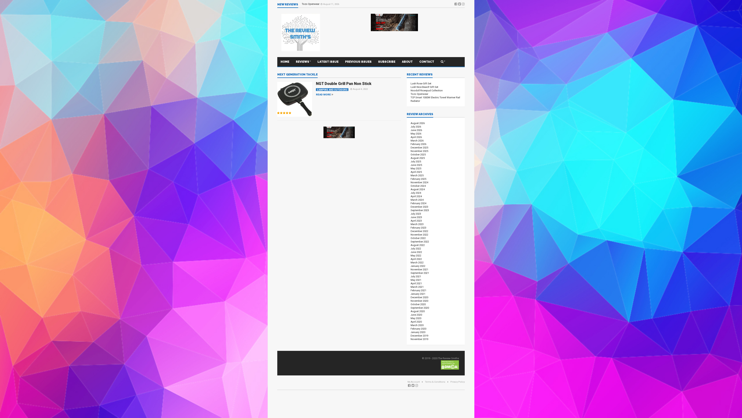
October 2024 (418, 185)
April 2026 (416, 137)
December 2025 (419, 147)
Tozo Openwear (419, 94)
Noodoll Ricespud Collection (427, 90)
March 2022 (417, 262)
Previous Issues (358, 61)
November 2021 (419, 269)
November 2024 (419, 182)
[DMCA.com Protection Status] (450, 364)
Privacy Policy (457, 382)
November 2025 (419, 151)
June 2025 (416, 165)
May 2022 (416, 255)
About (407, 61)
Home (285, 61)
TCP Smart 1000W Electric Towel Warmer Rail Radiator (332, 4)
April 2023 (416, 220)
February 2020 (418, 328)
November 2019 (419, 339)
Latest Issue (328, 61)
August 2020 (418, 311)
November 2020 (419, 300)
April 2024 (416, 196)
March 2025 (417, 175)
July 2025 (416, 161)
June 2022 (416, 252)
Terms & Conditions (435, 382)
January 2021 (418, 293)
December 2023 (419, 206)
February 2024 (418, 203)
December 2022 (419, 231)
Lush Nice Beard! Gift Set (424, 87)
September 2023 (420, 210)
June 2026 (416, 130)
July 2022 (416, 248)
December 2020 (419, 297)
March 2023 (417, 224)
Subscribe (386, 61)
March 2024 (417, 199)
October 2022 (418, 238)
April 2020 (416, 321)
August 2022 (418, 245)
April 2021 (416, 283)
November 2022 (419, 234)
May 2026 (416, 133)
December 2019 (419, 335)
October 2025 (418, 154)
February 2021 (418, 290)
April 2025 (416, 171)
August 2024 (418, 189)
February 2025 (418, 178)
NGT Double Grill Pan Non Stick (343, 83)
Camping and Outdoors (332, 89)
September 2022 (420, 241)
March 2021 (417, 286)
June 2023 (416, 217)
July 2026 (416, 126)
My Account (414, 382)
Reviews (302, 61)
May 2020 (416, 318)
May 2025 (416, 168)
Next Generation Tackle (297, 74)
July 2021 (416, 276)
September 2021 (420, 273)
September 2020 (420, 307)
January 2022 (418, 266)
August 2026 (418, 123)
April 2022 (416, 259)
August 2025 (418, 158)
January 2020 (418, 332)
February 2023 (418, 227)
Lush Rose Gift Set (421, 83)
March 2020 (417, 325)
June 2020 (416, 314)
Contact (426, 61)
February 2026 (418, 144)
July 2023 (416, 213)
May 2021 (416, 279)
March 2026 (417, 140)
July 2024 (416, 192)
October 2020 (418, 304)
